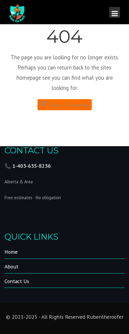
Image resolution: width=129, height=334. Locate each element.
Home (11, 251)
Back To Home (68, 105)
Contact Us (16, 281)
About (11, 266)
